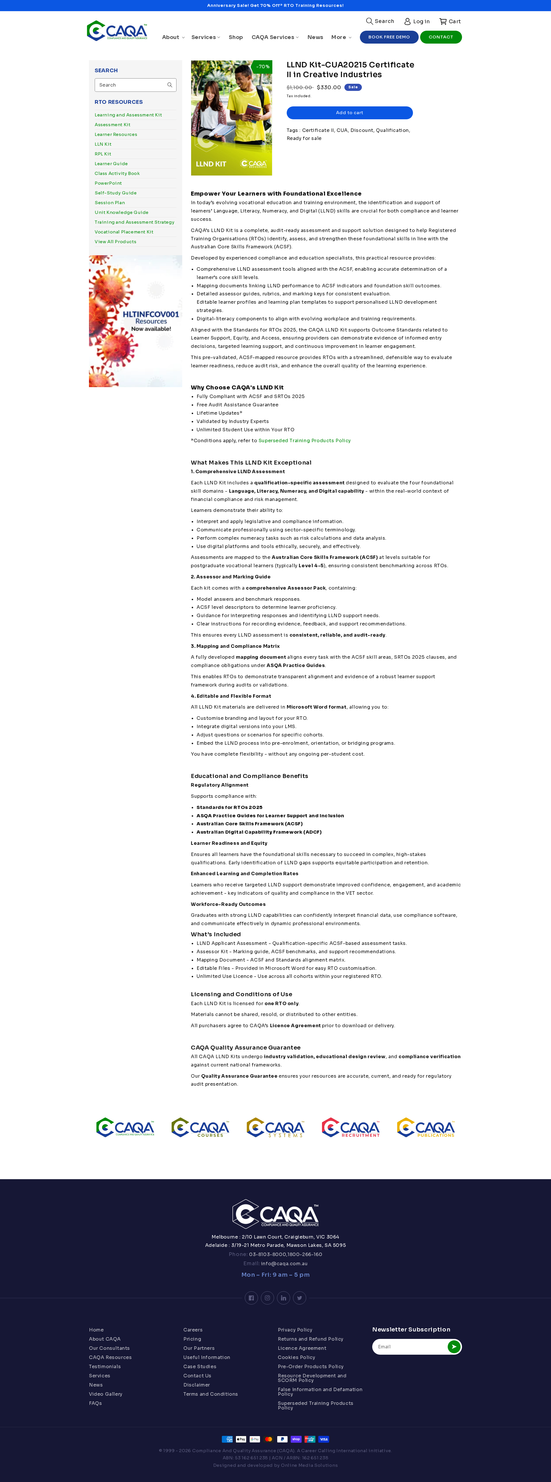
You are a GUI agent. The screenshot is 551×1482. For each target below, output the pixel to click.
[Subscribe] (454, 1346)
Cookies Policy (296, 1357)
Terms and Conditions (210, 1394)
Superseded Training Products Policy (305, 441)
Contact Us (197, 1376)
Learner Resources (116, 134)
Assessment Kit (112, 124)
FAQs (95, 1403)
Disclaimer (196, 1385)
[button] (380, 21)
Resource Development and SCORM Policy (312, 1378)
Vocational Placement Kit (124, 232)
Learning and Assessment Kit (128, 115)
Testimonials (105, 1367)
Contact (441, 37)
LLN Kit (103, 144)
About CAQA (105, 1339)
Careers (193, 1330)
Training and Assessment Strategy (134, 222)
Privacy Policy (295, 1330)
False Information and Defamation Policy (320, 1392)
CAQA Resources (110, 1357)
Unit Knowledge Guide (122, 212)
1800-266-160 (305, 1254)
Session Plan (110, 202)
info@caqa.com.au (284, 1264)
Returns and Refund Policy (311, 1339)
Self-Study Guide (116, 193)
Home (96, 1330)
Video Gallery (106, 1394)
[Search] (170, 85)
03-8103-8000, (268, 1254)
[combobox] (135, 85)
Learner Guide (111, 163)
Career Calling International (334, 1450)
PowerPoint (108, 183)
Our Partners (199, 1348)
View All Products (115, 241)
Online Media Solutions (309, 1465)
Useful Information (206, 1357)
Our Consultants (109, 1348)
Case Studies (199, 1367)
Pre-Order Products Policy (311, 1367)
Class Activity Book (117, 173)
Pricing (192, 1339)
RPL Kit (103, 154)
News (96, 1385)
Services (99, 1376)
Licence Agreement (302, 1348)
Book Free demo (389, 37)
